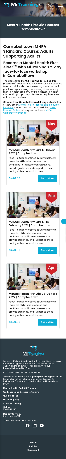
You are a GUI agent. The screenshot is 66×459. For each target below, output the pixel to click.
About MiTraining (12, 403)
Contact (33, 442)
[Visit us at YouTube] (42, 426)
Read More (47, 178)
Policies (33, 446)
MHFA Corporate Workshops (27, 111)
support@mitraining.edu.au (44, 376)
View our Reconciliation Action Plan (26, 366)
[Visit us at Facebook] (27, 426)
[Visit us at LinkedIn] (35, 426)
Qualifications (10, 395)
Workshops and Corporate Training (21, 392)
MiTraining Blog (11, 399)
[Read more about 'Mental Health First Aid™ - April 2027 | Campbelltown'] (33, 277)
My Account (33, 450)
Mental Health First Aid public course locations (31, 106)
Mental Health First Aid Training (19, 388)
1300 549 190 (9, 409)
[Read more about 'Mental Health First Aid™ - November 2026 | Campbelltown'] (33, 133)
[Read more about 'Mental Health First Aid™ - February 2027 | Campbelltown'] (33, 205)
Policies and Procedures (45, 381)
